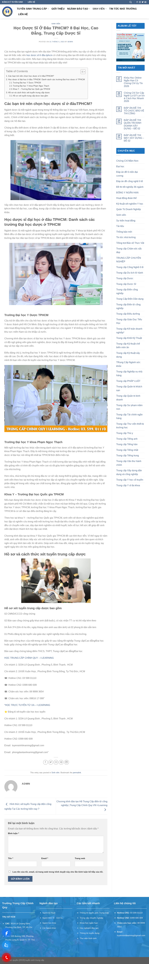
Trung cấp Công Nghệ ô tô (129, 267)
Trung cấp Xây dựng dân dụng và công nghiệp (129, 472)
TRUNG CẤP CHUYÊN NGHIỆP (128, 260)
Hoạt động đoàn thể (126, 198)
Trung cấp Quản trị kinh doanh (128, 398)
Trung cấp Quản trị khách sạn (129, 388)
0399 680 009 (136, 918)
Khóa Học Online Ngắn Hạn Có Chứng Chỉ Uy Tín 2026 (133, 82)
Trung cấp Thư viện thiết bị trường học (130, 426)
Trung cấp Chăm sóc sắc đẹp (129, 250)
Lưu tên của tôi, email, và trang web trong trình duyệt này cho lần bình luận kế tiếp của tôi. (58, 872)
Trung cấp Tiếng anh (127, 439)
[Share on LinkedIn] (66, 762)
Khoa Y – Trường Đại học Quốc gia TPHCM (31, 89)
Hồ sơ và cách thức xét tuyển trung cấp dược (29, 92)
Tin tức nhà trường (123, 9)
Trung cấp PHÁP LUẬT (128, 381)
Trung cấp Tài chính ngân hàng (129, 416)
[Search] (131, 2)
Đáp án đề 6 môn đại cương (127, 174)
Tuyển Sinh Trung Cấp (32, 9)
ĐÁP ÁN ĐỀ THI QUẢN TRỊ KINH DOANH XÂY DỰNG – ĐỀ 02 (132, 124)
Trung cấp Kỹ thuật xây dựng (128, 355)
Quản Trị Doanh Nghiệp (128, 209)
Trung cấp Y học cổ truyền (129, 480)
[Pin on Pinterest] (61, 762)
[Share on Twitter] (50, 762)
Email (44, 858)
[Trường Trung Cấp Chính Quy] (7, 11)
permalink (77, 772)
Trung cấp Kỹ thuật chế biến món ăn (128, 345)
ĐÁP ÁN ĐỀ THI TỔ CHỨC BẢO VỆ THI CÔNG (134, 111)
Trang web (80, 858)
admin (70, 42)
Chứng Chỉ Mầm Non (127, 161)
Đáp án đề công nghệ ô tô (129, 181)
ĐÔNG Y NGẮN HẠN (127, 192)
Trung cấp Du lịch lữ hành (129, 272)
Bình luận (13, 833)
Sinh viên (99, 9)
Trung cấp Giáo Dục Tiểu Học (129, 321)
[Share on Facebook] (45, 762)
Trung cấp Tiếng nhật (127, 450)
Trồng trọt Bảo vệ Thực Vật (130, 243)
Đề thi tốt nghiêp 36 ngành (129, 187)
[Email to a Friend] (56, 762)
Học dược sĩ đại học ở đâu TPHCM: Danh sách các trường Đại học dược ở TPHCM (46, 79)
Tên (10, 858)
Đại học (120, 166)
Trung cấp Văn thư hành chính (128, 463)
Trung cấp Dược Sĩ (126, 284)
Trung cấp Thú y (124, 433)
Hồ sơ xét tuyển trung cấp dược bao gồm (30, 96)
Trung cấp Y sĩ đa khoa (128, 485)
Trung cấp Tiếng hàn (127, 444)
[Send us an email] (145, 2)
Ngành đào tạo (77, 9)
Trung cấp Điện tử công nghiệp (128, 306)
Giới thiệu (58, 9)
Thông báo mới (124, 232)
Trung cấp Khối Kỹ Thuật (129, 338)
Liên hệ (23, 14)
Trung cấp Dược (124, 278)
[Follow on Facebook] (137, 2)
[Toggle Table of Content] (81, 71)
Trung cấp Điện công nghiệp (127, 291)
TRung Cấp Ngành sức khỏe (128, 364)
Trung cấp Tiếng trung (127, 455)
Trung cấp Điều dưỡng (128, 314)
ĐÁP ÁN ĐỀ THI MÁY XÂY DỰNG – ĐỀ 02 (134, 138)
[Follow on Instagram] (140, 2)
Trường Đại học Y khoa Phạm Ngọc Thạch (31, 86)
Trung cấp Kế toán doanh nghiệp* (129, 331)
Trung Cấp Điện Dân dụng (129, 299)
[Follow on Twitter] (142, 2)
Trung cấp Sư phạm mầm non (129, 407)
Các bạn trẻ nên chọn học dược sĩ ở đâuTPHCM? (31, 76)
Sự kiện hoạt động (125, 220)
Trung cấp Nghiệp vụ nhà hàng (129, 373)
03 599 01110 (136, 913)
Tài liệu (120, 226)
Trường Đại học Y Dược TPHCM (27, 83)
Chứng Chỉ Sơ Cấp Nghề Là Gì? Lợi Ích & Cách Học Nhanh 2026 (134, 97)
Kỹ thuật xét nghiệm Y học (129, 204)
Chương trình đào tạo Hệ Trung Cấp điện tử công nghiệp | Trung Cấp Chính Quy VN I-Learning (81, 803)
